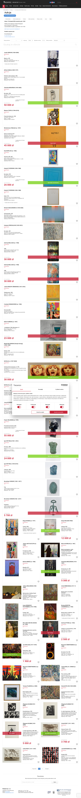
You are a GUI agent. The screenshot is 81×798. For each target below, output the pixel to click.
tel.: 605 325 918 (7, 35)
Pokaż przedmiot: (7, 40)
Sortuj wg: (25, 40)
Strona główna (5, 9)
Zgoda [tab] (21, 389)
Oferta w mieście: (49, 40)
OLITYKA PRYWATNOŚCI (63, 5)
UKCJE (6, 5)
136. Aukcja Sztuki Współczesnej (20, 9)
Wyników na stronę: (37, 40)
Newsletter (40, 776)
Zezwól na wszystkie (58, 412)
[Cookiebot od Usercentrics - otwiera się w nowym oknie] (62, 385)
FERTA (10, 5)
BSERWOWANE (55, 5)
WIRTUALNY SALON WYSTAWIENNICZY (12, 29)
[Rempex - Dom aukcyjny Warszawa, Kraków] (7, 2)
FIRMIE (32, 5)
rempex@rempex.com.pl (9, 792)
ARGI (40, 5)
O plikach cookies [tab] (59, 389)
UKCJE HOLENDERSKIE (47, 5)
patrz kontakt (7, 791)
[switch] (33, 407)
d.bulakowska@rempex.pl (9, 36)
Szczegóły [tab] (40, 389)
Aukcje (11, 9)
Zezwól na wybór (40, 412)
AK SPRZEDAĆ (15, 5)
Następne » (47, 768)
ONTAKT (36, 5)
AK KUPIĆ (21, 5)
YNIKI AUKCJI (27, 5)
